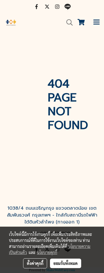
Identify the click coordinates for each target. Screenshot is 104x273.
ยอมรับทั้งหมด (65, 263)
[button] (67, 22)
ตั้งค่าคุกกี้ (35, 263)
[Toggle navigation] (96, 22)
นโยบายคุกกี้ (47, 252)
